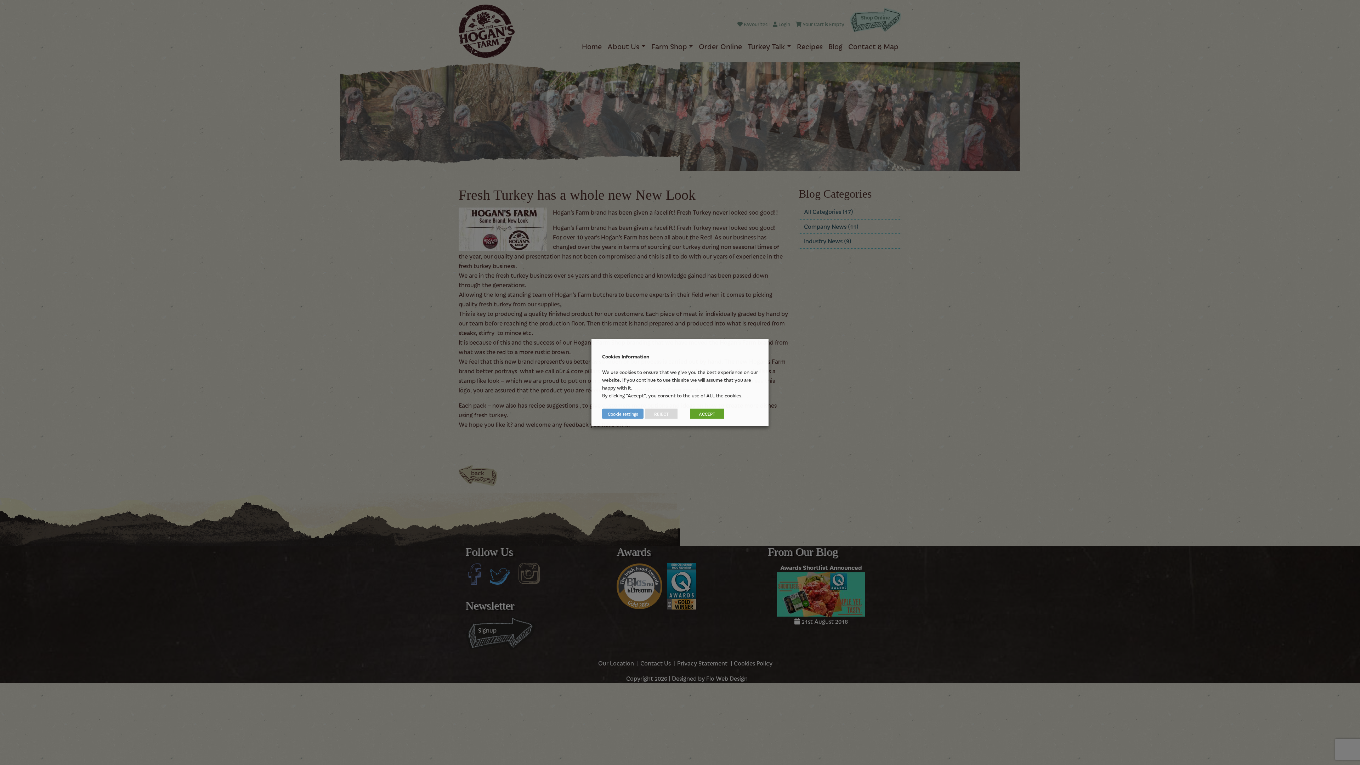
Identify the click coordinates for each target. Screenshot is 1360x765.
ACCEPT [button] (707, 414)
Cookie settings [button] (623, 414)
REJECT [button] (661, 414)
